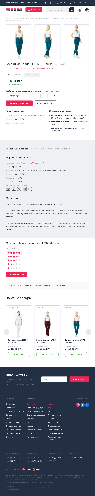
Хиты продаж (53, 422)
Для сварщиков (54, 426)
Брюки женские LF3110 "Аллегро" (46, 341)
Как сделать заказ (13, 433)
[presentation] (6, 332)
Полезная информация (15, 411)
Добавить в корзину (19, 103)
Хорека (30, 426)
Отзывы (8, 419)
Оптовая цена (32, 75)
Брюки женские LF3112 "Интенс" (75, 341)
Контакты (9, 437)
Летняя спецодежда (35, 408)
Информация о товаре (17, 149)
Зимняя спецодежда (35, 411)
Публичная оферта (13, 430)
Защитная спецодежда (36, 415)
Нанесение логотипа (41, 149)
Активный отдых (33, 437)
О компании (10, 404)
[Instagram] (78, 405)
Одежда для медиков (35, 430)
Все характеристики (15, 123)
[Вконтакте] (87, 405)
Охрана (30, 433)
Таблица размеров (51, 91)
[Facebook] (83, 405)
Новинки (51, 404)
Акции (50, 408)
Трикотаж (51, 419)
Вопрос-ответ (62, 149)
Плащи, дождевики (55, 430)
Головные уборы (54, 415)
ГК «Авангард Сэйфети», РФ (32, 115)
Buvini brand (31, 404)
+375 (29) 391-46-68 (79, 3)
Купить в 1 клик (45, 103)
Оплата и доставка (13, 426)
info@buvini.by (52, 3)
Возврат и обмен (12, 422)
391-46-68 (34, 458)
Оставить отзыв (16, 274)
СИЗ (28, 422)
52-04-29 (12, 458)
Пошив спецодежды (55, 433)
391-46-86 (34, 461)
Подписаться (79, 379)
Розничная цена (15, 75)
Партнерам (10, 408)
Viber (65, 3)
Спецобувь (31, 419)
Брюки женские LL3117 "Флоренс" (18, 341)
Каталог (51, 411)
